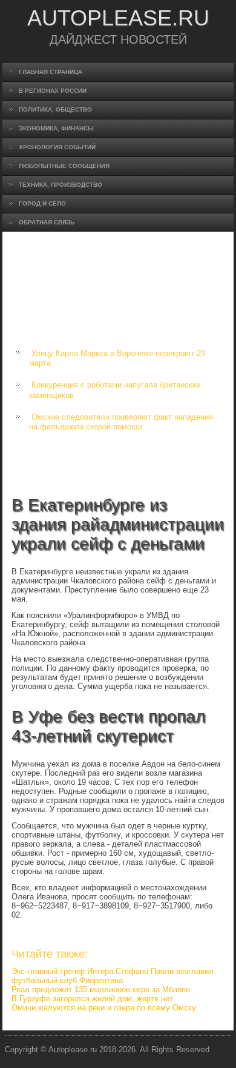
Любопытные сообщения (64, 166)
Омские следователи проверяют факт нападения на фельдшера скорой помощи (121, 421)
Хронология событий (57, 147)
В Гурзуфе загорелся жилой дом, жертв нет (92, 998)
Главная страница (50, 72)
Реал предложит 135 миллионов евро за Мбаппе (100, 989)
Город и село (42, 203)
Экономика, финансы (56, 128)
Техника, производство (60, 184)
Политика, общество (55, 109)
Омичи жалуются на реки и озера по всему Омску (103, 1007)
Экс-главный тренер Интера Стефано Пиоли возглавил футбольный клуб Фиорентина (112, 976)
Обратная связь (46, 222)
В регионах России (53, 90)
